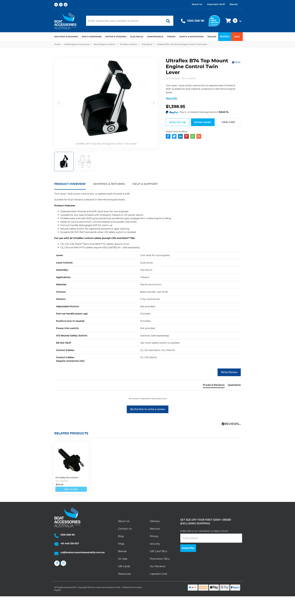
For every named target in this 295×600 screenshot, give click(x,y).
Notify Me (179, 122)
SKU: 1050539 (61, 481)
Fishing (171, 36)
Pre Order (204, 122)
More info (171, 98)
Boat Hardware (92, 36)
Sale (237, 36)
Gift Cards (124, 566)
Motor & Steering (116, 36)
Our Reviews (157, 566)
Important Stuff (216, 4)
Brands (234, 4)
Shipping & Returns (109, 184)
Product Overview (70, 184)
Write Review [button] (229, 372)
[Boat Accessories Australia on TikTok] (66, 4)
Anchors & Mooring (66, 36)
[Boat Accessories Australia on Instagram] (61, 4)
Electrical (137, 36)
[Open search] (167, 21)
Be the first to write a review (147, 409)
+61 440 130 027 (69, 543)
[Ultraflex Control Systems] (236, 61)
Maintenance (155, 36)
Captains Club (158, 573)
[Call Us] (183, 21)
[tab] (73, 186)
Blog (121, 536)
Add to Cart (71, 489)
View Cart (228, 122)
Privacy (154, 536)
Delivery (155, 521)
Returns (155, 528)
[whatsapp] (192, 136)
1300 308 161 (195, 20)
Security (155, 543)
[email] (199, 136)
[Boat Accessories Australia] (67, 20)
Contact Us (125, 528)
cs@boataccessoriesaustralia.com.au (82, 552)
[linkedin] (180, 136)
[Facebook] (168, 136)
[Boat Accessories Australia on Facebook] (56, 4)
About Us (197, 4)
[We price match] (214, 20)
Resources (124, 573)
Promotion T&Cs (160, 558)
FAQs (121, 543)
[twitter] (174, 136)
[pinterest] (186, 136)
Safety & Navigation (191, 36)
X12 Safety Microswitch (66, 477)
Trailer (211, 36)
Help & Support (145, 184)
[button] (232, 20)
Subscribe (188, 548)
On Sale (122, 558)
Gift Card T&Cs (158, 551)
